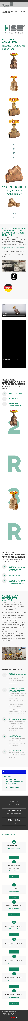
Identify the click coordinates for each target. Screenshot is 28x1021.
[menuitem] (4, 1013)
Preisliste (14, 888)
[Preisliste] (14, 885)
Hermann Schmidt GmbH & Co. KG (11, 1011)
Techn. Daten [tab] (5, 771)
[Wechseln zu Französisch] (16, 1017)
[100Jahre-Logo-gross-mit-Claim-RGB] (11, 4)
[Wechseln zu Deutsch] (11, 1017)
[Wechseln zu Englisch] (14, 1017)
